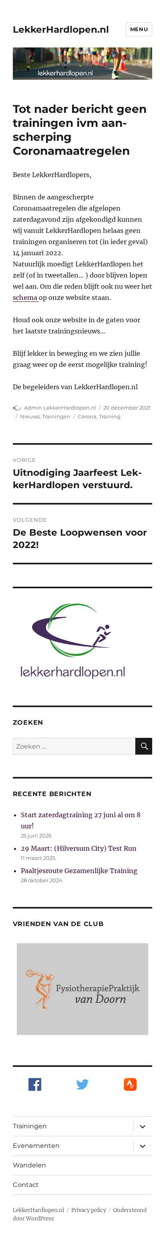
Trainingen (56, 416)
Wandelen (29, 1165)
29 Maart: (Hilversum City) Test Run (79, 848)
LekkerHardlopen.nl (61, 29)
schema (26, 298)
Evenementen (36, 1145)
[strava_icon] (130, 1084)
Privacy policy (88, 1210)
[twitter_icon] (82, 1084)
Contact (26, 1185)
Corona (87, 416)
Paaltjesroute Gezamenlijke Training (79, 871)
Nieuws (30, 416)
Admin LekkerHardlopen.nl (60, 407)
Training (110, 416)
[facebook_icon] (34, 1084)
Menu (139, 29)
